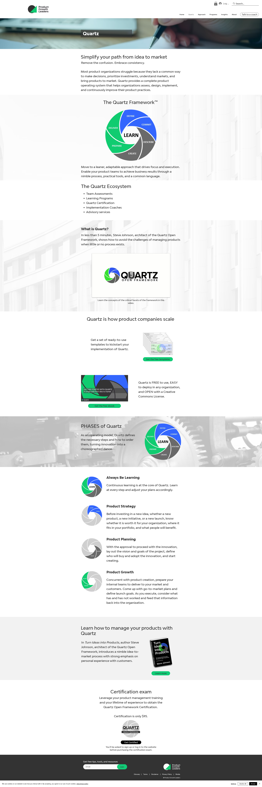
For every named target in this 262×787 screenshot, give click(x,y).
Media (178, 774)
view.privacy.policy (82, 784)
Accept (253, 784)
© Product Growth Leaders (172, 777)
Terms (145, 774)
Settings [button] (233, 784)
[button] (215, 3)
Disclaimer (154, 774)
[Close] (259, 783)
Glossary (137, 774)
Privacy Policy (167, 774)
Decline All (242, 784)
